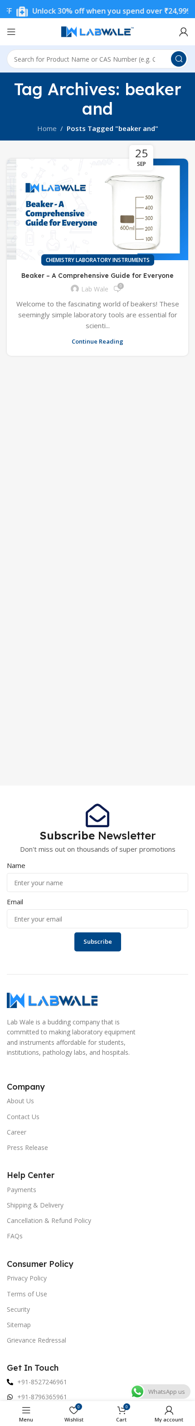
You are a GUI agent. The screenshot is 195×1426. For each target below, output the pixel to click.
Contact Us (23, 1116)
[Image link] (52, 999)
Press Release (27, 1147)
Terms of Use (27, 1294)
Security (18, 1309)
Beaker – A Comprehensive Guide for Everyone (97, 276)
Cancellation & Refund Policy (49, 1220)
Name (16, 865)
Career (16, 1132)
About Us (20, 1100)
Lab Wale (94, 289)
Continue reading (97, 341)
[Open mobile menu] (11, 32)
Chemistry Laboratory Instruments (98, 260)
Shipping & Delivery (35, 1205)
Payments (21, 1189)
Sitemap (19, 1324)
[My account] (184, 32)
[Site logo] (97, 30)
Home (47, 128)
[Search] (178, 59)
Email (15, 901)
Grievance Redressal (36, 1340)
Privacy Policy (27, 1278)
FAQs (15, 1236)
